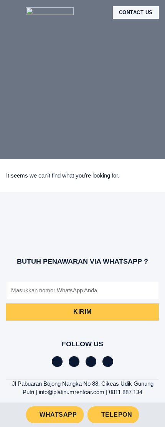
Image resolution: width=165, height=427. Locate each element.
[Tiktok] (74, 361)
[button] (11, 12)
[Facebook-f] (57, 361)
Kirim (82, 311)
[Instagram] (91, 361)
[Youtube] (107, 361)
